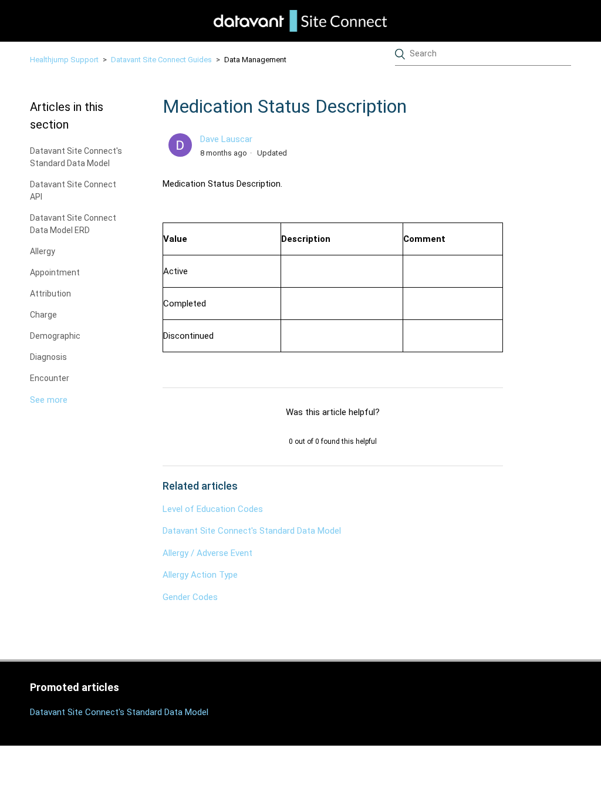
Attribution (50, 293)
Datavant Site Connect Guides (161, 59)
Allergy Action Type (200, 575)
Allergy (42, 251)
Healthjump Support (64, 59)
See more (48, 400)
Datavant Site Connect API (73, 190)
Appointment (55, 272)
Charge (43, 314)
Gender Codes (190, 597)
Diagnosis (48, 357)
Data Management (255, 59)
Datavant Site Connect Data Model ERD (73, 224)
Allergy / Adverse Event (207, 553)
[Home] (300, 21)
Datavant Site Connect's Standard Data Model (76, 157)
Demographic (55, 336)
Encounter (49, 378)
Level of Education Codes (213, 509)
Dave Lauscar (226, 139)
